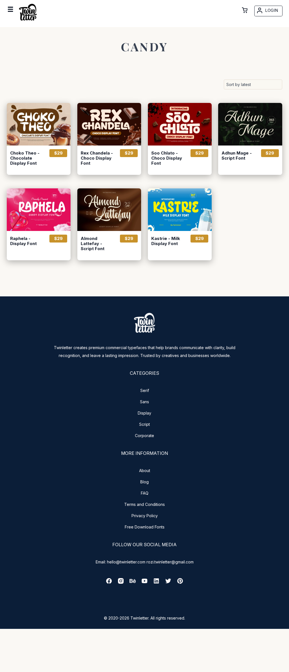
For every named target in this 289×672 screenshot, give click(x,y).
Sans (144, 401)
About (144, 470)
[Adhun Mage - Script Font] (250, 124)
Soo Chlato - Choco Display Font (166, 158)
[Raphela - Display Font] (39, 209)
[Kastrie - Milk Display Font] (180, 209)
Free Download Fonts (145, 527)
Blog (144, 481)
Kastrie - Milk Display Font (165, 241)
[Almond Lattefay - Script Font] (109, 209)
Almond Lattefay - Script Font (92, 243)
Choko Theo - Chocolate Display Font (25, 158)
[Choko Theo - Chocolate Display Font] (39, 124)
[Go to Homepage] (28, 21)
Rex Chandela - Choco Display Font (97, 158)
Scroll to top (284, 667)
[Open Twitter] (168, 582)
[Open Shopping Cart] (244, 10)
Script (144, 424)
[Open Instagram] (120, 582)
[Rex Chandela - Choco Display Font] (109, 124)
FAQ (144, 493)
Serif (144, 390)
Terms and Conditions (144, 504)
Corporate (144, 435)
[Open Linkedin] (156, 582)
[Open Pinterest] (180, 582)
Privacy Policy (145, 515)
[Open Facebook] (109, 582)
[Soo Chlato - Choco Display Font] (180, 124)
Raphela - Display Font (23, 241)
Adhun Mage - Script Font (237, 156)
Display (144, 413)
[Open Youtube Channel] (144, 582)
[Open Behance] (132, 582)
